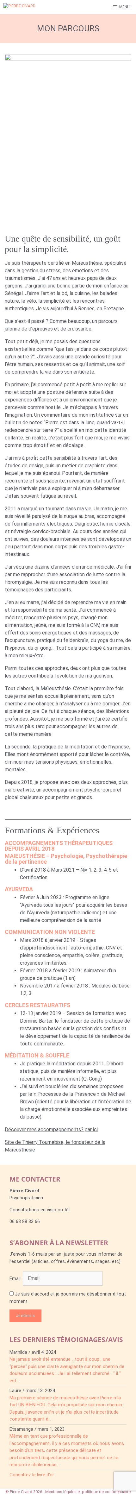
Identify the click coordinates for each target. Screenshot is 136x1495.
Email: (16, 1278)
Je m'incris (25, 1316)
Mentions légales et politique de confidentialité (88, 1491)
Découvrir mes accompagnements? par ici (51, 1129)
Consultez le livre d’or (31, 1475)
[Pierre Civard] (26, 7)
